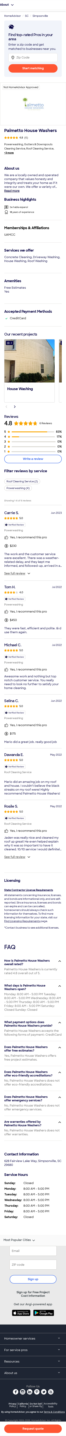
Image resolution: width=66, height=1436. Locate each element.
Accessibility (50, 1405)
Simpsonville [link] (40, 15)
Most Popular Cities (17, 1240)
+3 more (9, 152)
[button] (29, 370)
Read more (12, 191)
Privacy (12, 1405)
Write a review (33, 459)
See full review (14, 573)
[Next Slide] (15, 407)
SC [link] (27, 15)
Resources (11, 1361)
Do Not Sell (36, 1405)
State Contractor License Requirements (28, 890)
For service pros (15, 1350)
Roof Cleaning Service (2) (22, 481)
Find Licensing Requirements (22, 921)
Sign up (33, 1279)
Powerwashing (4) (18, 488)
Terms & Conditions (54, 1412)
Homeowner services (19, 1338)
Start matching (33, 68)
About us (10, 1373)
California (23, 1405)
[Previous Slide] (6, 407)
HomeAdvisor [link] (12, 15)
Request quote (33, 1429)
